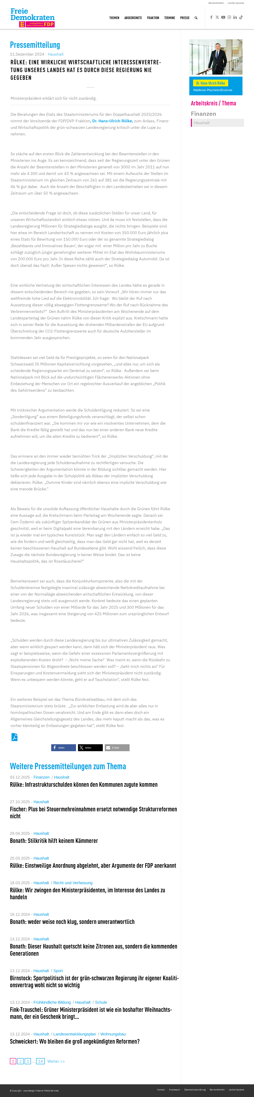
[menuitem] (216, 3)
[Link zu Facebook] (211, 17)
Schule (101, 1002)
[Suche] (196, 17)
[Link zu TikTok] (241, 17)
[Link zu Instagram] (229, 17)
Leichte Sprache (236, 3)
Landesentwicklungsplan (74, 1034)
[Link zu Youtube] (223, 17)
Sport (58, 971)
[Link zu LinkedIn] (235, 17)
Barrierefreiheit (216, 3)
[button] (63, 747)
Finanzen (42, 777)
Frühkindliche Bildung (52, 1002)
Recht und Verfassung (72, 883)
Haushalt (56, 54)
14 (40, 1061)
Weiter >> (56, 1061)
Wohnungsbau (113, 1034)
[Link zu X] (217, 17)
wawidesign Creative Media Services (41, 1090)
